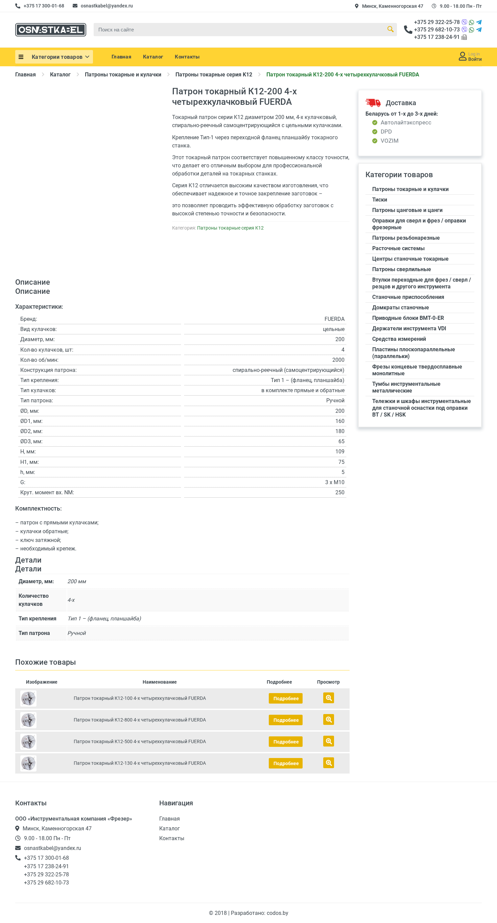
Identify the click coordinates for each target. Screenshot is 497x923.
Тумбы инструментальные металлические (406, 387)
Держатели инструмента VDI (409, 328)
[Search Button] (390, 29)
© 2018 (218, 913)
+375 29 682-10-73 (437, 29)
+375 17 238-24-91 (437, 37)
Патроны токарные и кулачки (123, 74)
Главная (121, 57)
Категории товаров (57, 57)
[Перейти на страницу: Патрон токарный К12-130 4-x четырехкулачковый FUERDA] (42, 763)
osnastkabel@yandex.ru (107, 5)
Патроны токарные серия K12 (213, 74)
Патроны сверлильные (401, 269)
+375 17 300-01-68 (44, 5)
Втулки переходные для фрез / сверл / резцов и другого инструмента (421, 283)
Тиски (379, 199)
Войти (475, 59)
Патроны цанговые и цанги (407, 210)
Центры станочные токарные (410, 259)
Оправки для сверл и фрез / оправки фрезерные (419, 224)
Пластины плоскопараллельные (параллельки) (413, 352)
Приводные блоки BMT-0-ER (408, 318)
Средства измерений (399, 339)
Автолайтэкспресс (406, 122)
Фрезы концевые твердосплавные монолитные (417, 370)
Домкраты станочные (400, 307)
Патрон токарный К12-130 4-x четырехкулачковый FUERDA (140, 763)
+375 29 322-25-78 (437, 22)
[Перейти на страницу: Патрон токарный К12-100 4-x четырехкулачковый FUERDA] (42, 698)
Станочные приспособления (408, 297)
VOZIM (390, 141)
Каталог (153, 57)
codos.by (277, 913)
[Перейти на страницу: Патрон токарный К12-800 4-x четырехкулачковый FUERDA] (42, 720)
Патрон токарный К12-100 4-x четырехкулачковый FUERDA (140, 698)
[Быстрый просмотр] (328, 697)
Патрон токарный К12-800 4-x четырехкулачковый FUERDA (140, 720)
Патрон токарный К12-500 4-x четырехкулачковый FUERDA (140, 741)
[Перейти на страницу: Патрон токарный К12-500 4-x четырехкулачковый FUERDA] (42, 742)
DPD (386, 132)
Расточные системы (398, 248)
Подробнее (286, 698)
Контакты (187, 57)
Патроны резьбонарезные (406, 238)
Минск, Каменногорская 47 (392, 6)
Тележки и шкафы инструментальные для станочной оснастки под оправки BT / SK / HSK (421, 408)
